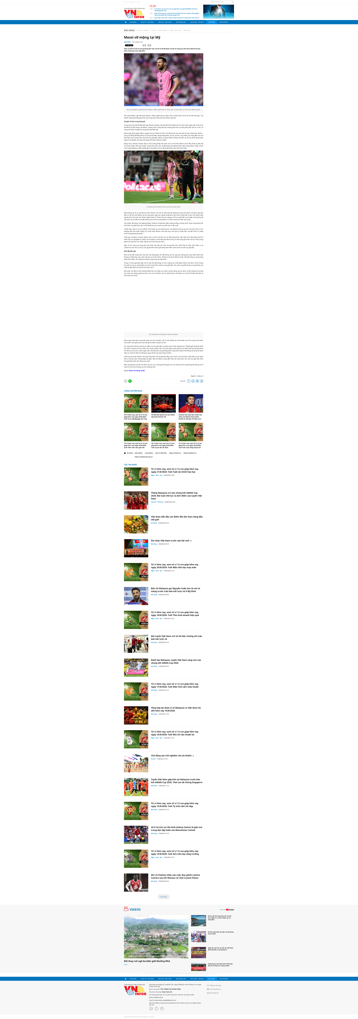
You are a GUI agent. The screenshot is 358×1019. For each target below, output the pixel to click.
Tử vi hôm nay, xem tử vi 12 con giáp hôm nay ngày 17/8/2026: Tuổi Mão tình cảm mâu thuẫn (175, 685)
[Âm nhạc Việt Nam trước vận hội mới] (136, 548)
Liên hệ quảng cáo (215, 989)
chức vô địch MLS (161, 453)
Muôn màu (187, 30)
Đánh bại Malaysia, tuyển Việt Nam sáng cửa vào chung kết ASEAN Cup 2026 (176, 661)
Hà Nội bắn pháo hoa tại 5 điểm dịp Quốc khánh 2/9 (163, 416)
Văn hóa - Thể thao (143, 30)
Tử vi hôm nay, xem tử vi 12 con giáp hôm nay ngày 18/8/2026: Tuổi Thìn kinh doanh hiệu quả (175, 613)
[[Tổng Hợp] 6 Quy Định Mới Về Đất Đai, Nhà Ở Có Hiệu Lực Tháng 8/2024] (198, 968)
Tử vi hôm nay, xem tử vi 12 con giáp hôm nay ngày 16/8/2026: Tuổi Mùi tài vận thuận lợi (174, 733)
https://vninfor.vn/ (175, 453)
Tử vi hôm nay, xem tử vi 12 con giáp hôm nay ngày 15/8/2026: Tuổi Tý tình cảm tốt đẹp (174, 805)
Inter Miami (138, 453)
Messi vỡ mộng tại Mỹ (137, 371)
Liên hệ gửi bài (214, 993)
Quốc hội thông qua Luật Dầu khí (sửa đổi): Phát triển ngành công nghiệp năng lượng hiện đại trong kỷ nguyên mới (176, 14)
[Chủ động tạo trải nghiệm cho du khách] (136, 763)
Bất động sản (181, 22)
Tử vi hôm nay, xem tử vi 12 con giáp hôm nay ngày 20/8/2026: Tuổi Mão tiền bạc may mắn (174, 566)
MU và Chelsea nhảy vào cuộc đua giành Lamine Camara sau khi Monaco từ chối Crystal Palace (175, 876)
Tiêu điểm (133, 22)
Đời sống (211, 22)
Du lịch (153, 30)
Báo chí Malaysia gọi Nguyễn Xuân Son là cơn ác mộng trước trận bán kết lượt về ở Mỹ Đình (175, 590)
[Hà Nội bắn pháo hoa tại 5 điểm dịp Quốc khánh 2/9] (163, 403)
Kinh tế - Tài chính (147, 22)
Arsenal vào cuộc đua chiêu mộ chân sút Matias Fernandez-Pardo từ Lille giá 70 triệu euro (190, 417)
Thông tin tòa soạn (215, 985)
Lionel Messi (149, 453)
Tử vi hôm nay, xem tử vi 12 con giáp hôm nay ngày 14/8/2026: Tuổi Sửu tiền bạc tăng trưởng (175, 852)
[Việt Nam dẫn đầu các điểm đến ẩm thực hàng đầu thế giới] (136, 524)
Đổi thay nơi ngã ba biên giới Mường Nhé (147, 961)
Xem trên (223, 910)
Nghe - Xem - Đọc (175, 30)
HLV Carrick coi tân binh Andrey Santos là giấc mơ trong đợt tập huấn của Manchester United (176, 828)
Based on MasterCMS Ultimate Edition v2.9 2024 (139, 1017)
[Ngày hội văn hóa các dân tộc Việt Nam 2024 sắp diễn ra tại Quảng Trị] (198, 952)
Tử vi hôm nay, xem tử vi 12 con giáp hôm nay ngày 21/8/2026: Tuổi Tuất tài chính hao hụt (174, 470)
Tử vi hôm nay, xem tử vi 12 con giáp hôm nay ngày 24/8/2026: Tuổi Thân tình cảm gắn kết (135, 445)
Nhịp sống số (163, 30)
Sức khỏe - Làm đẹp (197, 22)
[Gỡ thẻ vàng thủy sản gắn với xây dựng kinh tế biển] (198, 936)
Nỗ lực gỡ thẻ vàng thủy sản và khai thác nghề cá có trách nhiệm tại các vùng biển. (219, 917)
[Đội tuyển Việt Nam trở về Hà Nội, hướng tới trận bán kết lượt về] (136, 644)
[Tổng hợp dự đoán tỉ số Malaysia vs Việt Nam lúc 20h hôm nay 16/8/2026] (136, 715)
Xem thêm (163, 897)
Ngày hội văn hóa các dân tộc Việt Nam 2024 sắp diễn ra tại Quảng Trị (220, 949)
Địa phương (224, 22)
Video (125, 964)
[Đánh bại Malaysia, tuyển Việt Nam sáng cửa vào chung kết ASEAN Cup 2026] (136, 668)
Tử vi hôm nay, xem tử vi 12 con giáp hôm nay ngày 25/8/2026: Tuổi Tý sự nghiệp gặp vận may (135, 417)
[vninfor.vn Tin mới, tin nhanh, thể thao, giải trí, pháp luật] (134, 14)
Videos (135, 909)
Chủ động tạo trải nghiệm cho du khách (171, 755)
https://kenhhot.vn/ (190, 453)
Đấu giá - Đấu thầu (165, 22)
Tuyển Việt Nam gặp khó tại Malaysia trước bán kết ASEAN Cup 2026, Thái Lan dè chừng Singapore (176, 781)
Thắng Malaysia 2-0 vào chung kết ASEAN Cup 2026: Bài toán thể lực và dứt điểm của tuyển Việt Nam (176, 495)
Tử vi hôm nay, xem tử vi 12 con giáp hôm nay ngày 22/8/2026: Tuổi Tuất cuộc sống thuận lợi (190, 445)
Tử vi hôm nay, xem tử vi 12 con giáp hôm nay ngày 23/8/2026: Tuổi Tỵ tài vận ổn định (163, 445)
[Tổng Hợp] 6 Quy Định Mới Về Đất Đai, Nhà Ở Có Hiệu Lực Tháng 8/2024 (220, 965)
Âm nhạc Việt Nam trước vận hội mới (170, 540)
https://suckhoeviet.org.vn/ (144, 457)
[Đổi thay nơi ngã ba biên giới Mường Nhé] (156, 936)
